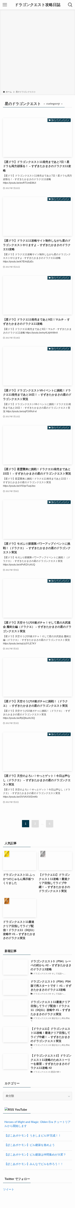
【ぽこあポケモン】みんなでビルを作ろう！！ (33, 1164)
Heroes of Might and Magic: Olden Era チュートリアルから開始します (37, 1123)
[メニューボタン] (5, 5)
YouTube (21, 1109)
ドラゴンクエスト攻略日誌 (37, 5)
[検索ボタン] (70, 5)
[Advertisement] (37, 50)
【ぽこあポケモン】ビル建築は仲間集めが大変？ (35, 1154)
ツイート (8, 1189)
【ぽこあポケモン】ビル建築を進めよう (29, 1145)
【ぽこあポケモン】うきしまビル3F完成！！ (32, 1135)
